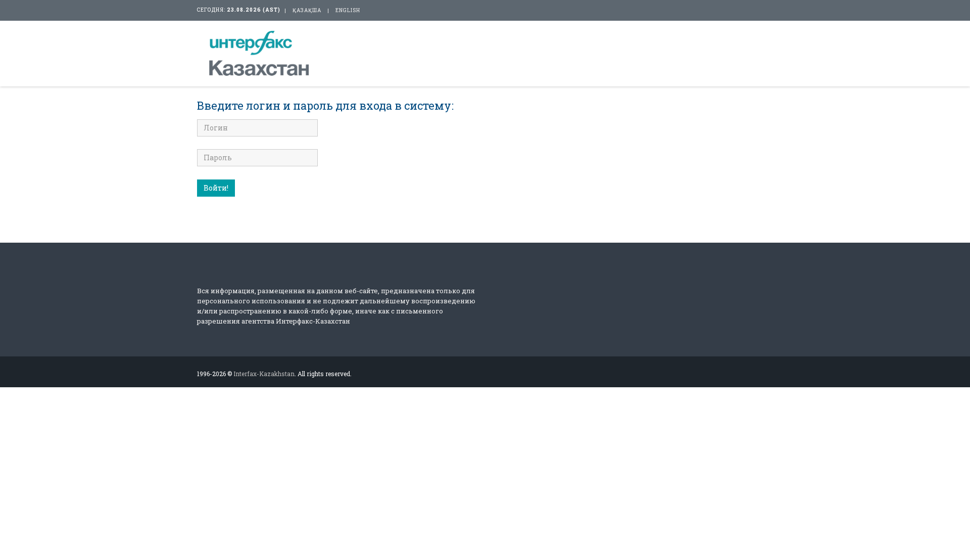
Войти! (216, 188)
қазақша (307, 10)
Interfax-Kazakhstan (264, 374)
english (347, 10)
